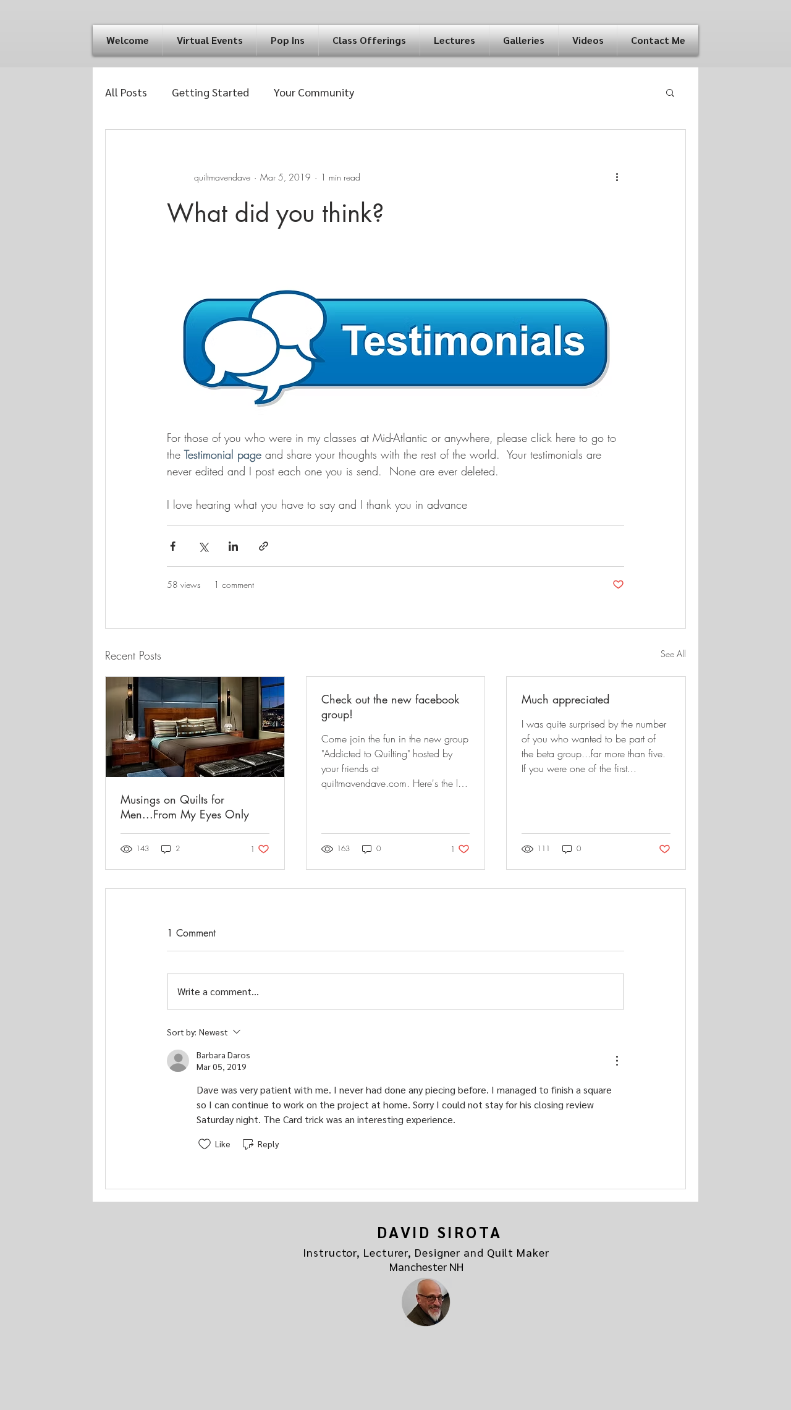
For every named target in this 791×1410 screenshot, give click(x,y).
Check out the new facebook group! (390, 706)
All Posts (126, 92)
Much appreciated (565, 699)
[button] (209, 40)
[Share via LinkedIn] (233, 546)
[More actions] (616, 176)
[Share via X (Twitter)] (203, 546)
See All (673, 654)
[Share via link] (263, 546)
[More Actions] (616, 1060)
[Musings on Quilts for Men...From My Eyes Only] (195, 727)
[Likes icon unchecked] (205, 1144)
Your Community (314, 92)
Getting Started (210, 92)
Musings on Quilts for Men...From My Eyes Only (185, 807)
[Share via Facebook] (173, 546)
